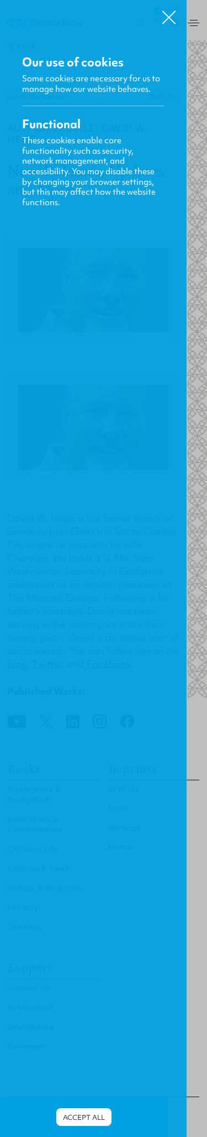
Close (169, 13)
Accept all (84, 1117)
